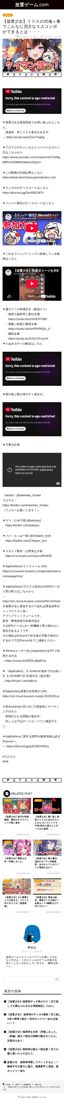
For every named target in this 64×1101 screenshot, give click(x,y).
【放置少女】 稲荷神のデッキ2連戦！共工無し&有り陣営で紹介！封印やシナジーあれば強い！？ (34, 1018)
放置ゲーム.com (32, 4)
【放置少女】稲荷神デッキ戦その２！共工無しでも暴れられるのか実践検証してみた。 (33, 1003)
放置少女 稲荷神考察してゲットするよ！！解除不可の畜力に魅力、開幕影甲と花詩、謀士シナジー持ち (33, 1066)
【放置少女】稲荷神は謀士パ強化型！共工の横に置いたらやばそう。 (33, 1051)
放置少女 (7, 15)
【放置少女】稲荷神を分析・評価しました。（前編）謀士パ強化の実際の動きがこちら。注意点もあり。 (33, 1036)
